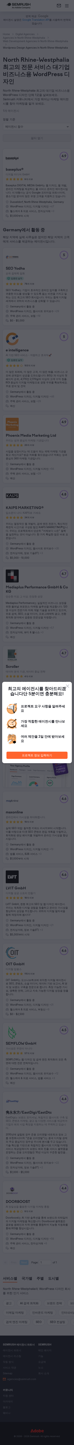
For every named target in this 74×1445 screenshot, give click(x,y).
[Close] (67, 686)
